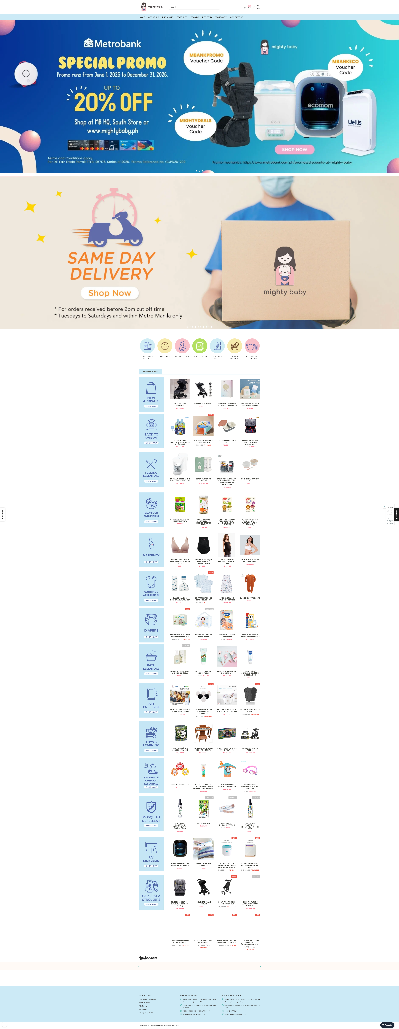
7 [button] (203, 282)
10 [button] (211, 282)
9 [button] (209, 282)
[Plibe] (199, 930)
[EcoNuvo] (249, 930)
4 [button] (195, 282)
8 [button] (206, 282)
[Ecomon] (150, 930)
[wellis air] (174, 930)
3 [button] (202, 171)
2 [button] (199, 171)
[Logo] (152, 7)
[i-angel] (224, 930)
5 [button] (198, 282)
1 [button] (196, 171)
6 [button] (200, 282)
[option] (199, 96)
